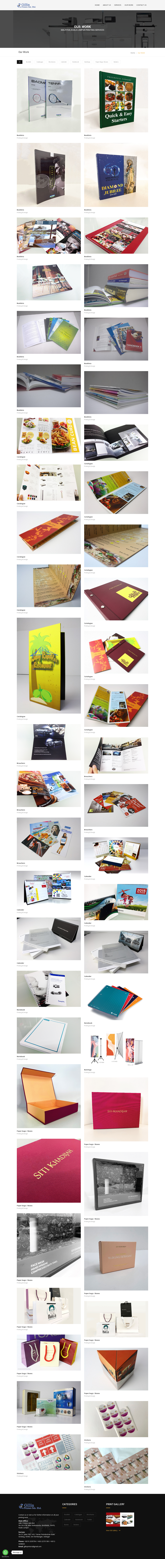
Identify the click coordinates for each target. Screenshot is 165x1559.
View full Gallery (112, 1530)
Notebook (79, 1519)
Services (117, 5)
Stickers (76, 1525)
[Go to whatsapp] (5, 1552)
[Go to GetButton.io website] (5, 1556)
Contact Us (141, 5)
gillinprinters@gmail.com (32, 1546)
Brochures (90, 1514)
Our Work (129, 5)
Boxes (66, 1525)
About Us (107, 5)
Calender (67, 1519)
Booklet (67, 1514)
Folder (89, 1519)
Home (97, 5)
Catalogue (78, 1514)
